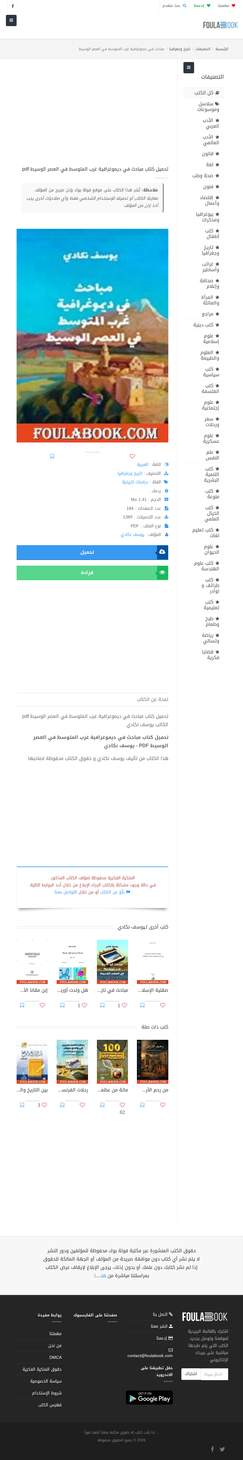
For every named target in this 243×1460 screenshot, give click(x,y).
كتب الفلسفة (210, 388)
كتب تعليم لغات (205, 532)
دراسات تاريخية (135, 482)
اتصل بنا (161, 1315)
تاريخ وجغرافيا (179, 49)
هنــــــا (100, 1275)
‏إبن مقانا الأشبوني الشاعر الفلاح (32, 991)
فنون (208, 186)
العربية (142, 465)
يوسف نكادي (132, 535)
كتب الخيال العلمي (211, 513)
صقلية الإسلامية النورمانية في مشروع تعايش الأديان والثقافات (152, 991)
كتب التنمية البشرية (211, 474)
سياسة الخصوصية (46, 1381)
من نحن (55, 1346)
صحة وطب (202, 175)
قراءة (87, 572)
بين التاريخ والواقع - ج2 (32, 1090)
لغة (209, 164)
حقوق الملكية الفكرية (42, 1369)
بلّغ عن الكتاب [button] (112, 892)
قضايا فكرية (210, 654)
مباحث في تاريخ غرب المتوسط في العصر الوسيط (112, 991)
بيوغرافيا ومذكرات (207, 217)
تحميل (87, 552)
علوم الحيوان (211, 549)
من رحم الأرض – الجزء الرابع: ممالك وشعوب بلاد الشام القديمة (152, 1090)
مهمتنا (224, 5)
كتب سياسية (211, 371)
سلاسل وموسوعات (208, 106)
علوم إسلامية (211, 338)
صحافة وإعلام (209, 283)
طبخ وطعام (212, 621)
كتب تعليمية (211, 604)
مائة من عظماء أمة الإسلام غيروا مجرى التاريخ (112, 1090)
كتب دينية (203, 324)
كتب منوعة (212, 493)
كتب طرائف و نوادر (210, 585)
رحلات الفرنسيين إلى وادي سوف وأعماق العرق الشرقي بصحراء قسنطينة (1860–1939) (72, 1090)
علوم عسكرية (211, 438)
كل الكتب (203, 92)
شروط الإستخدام (47, 1393)
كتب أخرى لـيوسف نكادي (143, 926)
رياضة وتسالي (210, 638)
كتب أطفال (212, 233)
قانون (207, 153)
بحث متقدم (172, 5)
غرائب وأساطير (210, 266)
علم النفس (212, 454)
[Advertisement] (92, 115)
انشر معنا (160, 1326)
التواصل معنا (66, 892)
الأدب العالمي (211, 139)
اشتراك (191, 1374)
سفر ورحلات (211, 421)
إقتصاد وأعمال (209, 200)
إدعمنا (162, 1338)
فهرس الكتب (50, 1405)
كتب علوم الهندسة (206, 565)
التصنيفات (202, 49)
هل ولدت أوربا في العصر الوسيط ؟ (72, 991)
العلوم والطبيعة (209, 355)
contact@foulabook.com (150, 1356)
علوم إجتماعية (210, 405)
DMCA (55, 1357)
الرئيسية (221, 49)
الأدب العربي (211, 123)
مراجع (207, 313)
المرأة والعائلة (210, 300)
